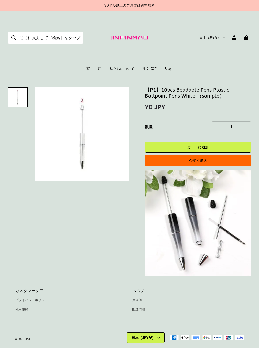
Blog (169, 68)
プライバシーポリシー (31, 300)
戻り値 (137, 300)
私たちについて (122, 68)
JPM (27, 339)
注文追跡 (149, 68)
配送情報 (138, 309)
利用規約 (21, 309)
